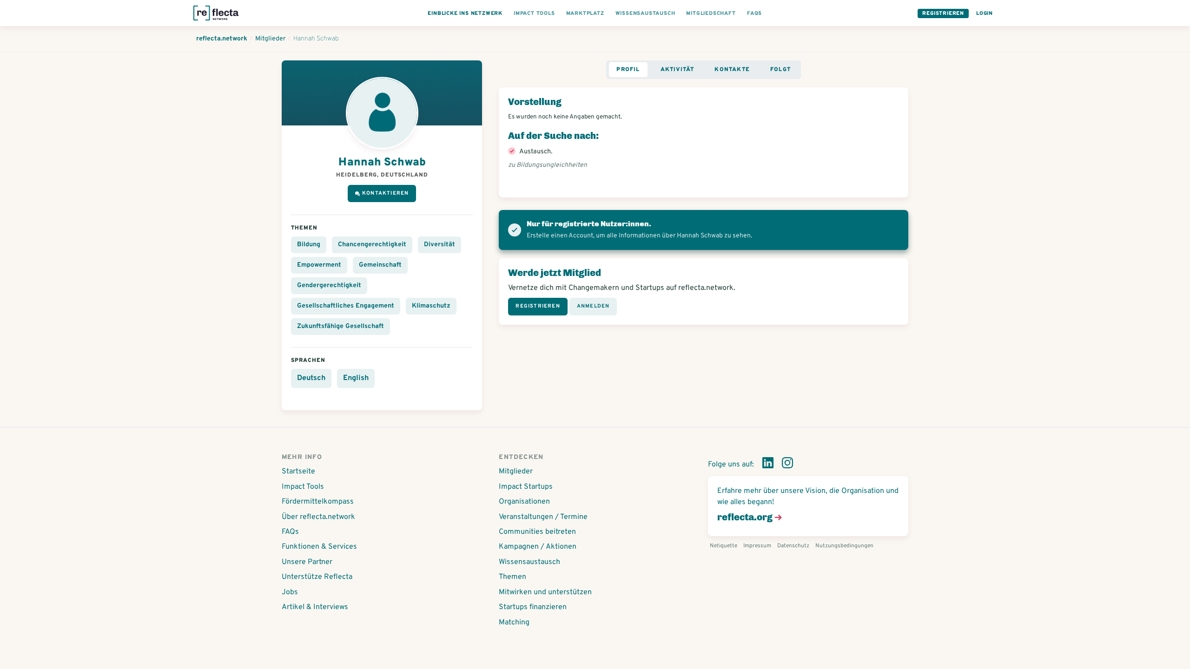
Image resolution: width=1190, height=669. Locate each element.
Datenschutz (793, 546)
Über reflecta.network (318, 517)
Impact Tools (303, 487)
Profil (628, 69)
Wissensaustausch (529, 562)
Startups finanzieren (533, 607)
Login (984, 13)
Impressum (757, 546)
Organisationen (524, 501)
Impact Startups (526, 487)
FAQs (290, 532)
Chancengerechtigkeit (372, 245)
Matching (514, 622)
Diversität (439, 245)
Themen (512, 577)
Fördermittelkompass (318, 501)
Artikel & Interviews (315, 607)
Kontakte (732, 69)
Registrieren (943, 13)
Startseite (298, 471)
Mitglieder (516, 471)
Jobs (290, 592)
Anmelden (593, 306)
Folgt (780, 69)
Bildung (308, 245)
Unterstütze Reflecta (317, 577)
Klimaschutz (431, 306)
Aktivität (677, 69)
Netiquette (723, 546)
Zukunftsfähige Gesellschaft (340, 326)
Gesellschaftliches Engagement (345, 306)
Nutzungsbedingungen (844, 546)
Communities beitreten (537, 532)
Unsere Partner (307, 562)
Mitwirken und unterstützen (545, 592)
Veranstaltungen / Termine (543, 517)
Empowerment (319, 265)
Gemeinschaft (380, 265)
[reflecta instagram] (787, 464)
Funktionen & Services (319, 546)
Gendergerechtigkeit (329, 285)
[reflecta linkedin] (768, 464)
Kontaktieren (385, 193)
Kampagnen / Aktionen (537, 546)
